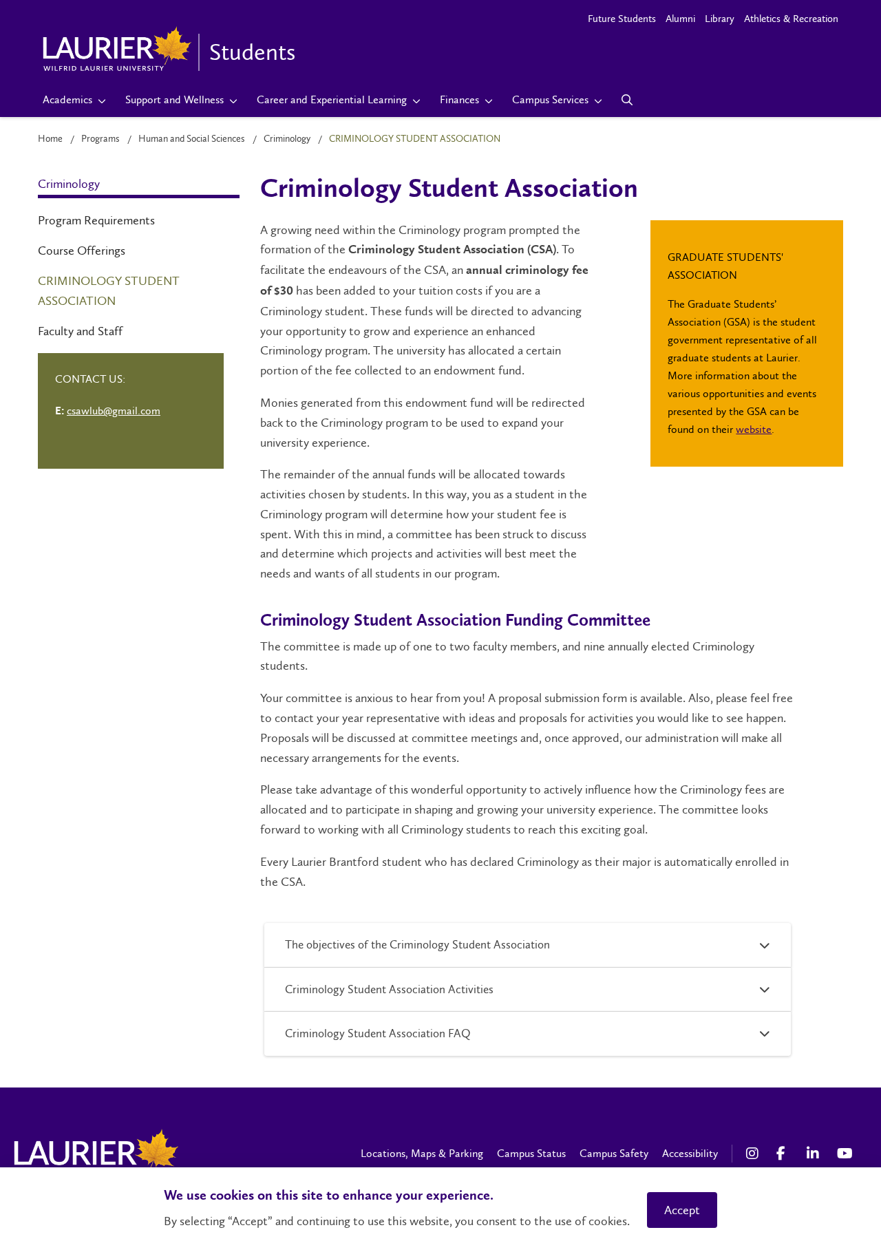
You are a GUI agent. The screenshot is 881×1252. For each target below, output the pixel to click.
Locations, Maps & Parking (422, 1153)
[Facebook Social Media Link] (784, 1153)
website (754, 429)
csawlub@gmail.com (113, 410)
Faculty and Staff (80, 331)
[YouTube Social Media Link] (845, 1153)
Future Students (622, 18)
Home (50, 139)
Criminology (287, 139)
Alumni (680, 18)
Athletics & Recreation (791, 18)
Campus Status (531, 1153)
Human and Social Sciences (191, 139)
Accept (682, 1210)
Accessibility (690, 1153)
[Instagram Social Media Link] (754, 1153)
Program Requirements (96, 220)
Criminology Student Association (109, 290)
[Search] (627, 100)
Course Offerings (81, 250)
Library (719, 18)
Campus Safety (614, 1153)
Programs (100, 139)
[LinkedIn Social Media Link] (815, 1153)
